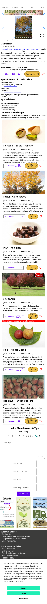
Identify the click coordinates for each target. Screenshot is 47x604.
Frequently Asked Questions (14, 539)
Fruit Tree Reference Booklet (14, 553)
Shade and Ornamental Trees (24, 49)
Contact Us (6, 534)
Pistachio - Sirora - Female (18, 145)
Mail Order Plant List (10, 549)
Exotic (37, 49)
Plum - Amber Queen (14, 349)
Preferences (23, 598)
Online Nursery (8, 551)
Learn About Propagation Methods (12, 92)
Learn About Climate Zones (10, 86)
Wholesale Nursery (10, 555)
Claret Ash (9, 298)
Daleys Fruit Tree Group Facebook (16, 536)
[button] (21, 14)
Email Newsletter (9, 541)
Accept (23, 588)
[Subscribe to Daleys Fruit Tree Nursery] (7, 507)
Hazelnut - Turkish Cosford (18, 400)
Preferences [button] (19, 581)
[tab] (5, 8)
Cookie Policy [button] (8, 579)
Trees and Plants (6, 49)
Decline (23, 593)
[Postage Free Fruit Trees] (7, 524)
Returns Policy (8, 558)
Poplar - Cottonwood (14, 196)
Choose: (11, 74)
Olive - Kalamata (12, 247)
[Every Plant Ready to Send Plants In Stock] (23, 512)
